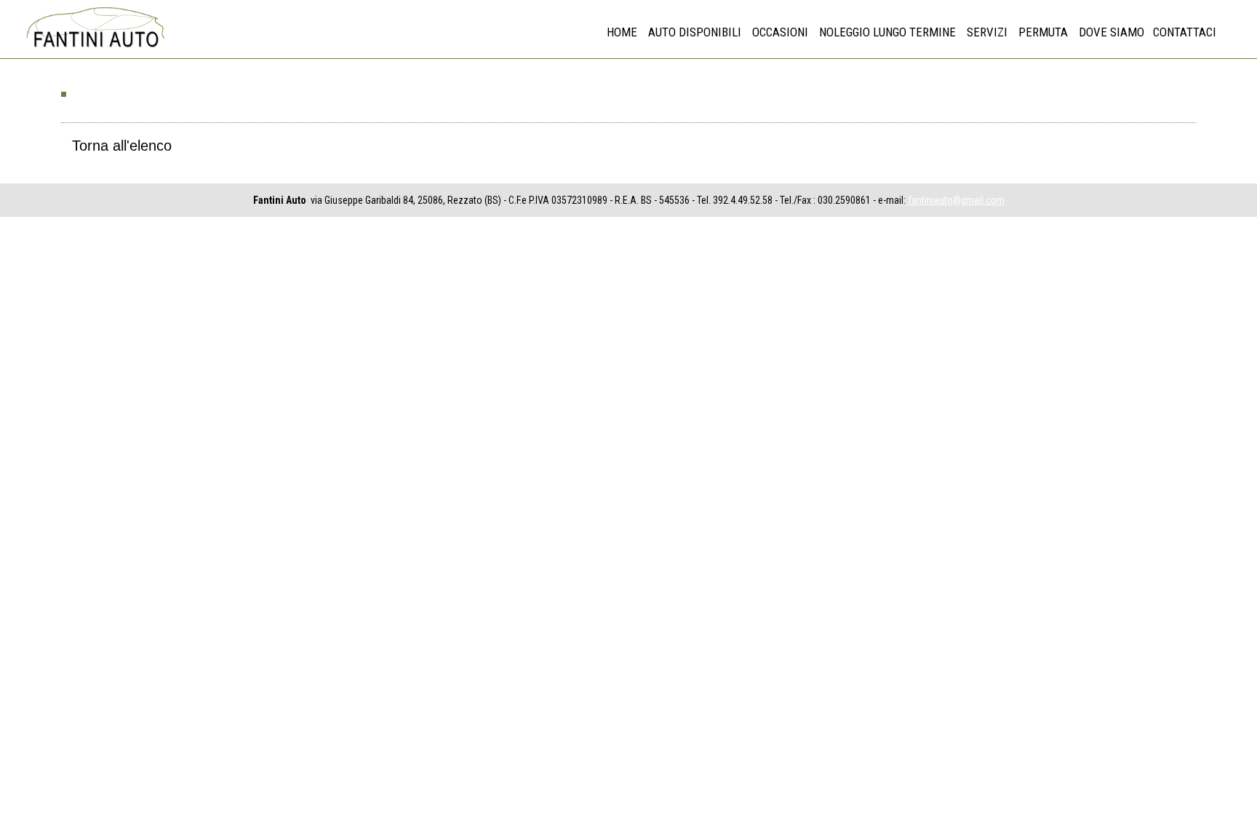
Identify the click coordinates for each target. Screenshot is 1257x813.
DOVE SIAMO (1111, 32)
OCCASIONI (780, 32)
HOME (622, 32)
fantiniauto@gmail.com (956, 200)
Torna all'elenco (122, 146)
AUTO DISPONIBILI (694, 32)
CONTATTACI (1184, 32)
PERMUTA (1043, 32)
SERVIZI (987, 32)
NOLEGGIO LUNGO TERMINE (887, 32)
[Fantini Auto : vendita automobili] (94, 48)
